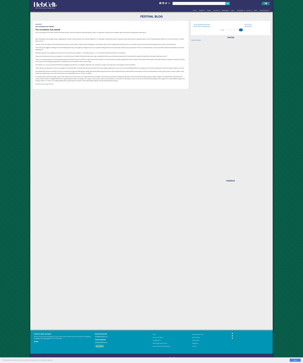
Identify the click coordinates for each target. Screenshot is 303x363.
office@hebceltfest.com (101, 336)
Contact (194, 346)
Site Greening (195, 337)
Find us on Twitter (166, 3)
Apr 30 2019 (248, 24)
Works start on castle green (202, 26)
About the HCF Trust (197, 334)
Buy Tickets (99, 346)
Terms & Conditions (158, 337)
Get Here (216, 10)
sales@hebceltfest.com (101, 342)
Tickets (209, 10)
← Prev (222, 30)
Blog (42, 84)
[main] (112, 172)
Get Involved (195, 340)
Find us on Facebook (160, 3)
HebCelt (201, 10)
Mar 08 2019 (248, 26)
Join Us (249, 10)
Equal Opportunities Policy (160, 343)
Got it (295, 360)
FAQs (154, 334)
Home (194, 10)
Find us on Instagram (163, 3)
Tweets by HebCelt (196, 40)
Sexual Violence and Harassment (161, 346)
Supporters (195, 343)
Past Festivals (264, 10)
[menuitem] (195, 10)
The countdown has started (202, 24)
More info (50, 360)
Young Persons (157, 340)
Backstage (225, 10)
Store (232, 10)
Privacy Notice (46, 338)
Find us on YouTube (169, 3)
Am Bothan (240, 10)
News (255, 10)
